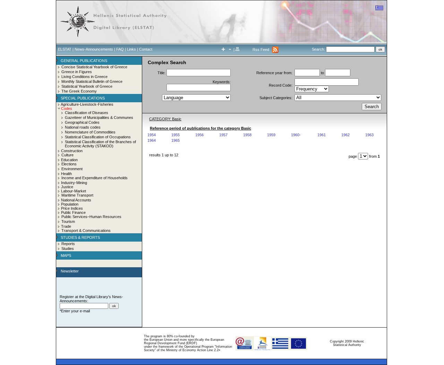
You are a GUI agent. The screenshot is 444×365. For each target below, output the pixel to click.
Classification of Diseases (86, 113)
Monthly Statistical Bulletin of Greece (91, 81)
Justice (67, 187)
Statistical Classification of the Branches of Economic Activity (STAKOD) (100, 144)
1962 (345, 135)
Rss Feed (261, 49)
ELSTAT (64, 49)
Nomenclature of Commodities (90, 132)
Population (69, 204)
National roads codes (83, 127)
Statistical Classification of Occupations (98, 137)
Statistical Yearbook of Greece (86, 86)
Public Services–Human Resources (91, 217)
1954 (151, 135)
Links (131, 49)
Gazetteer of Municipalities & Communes (99, 117)
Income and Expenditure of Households (94, 178)
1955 (175, 135)
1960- (296, 135)
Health (66, 174)
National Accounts (76, 200)
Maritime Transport (77, 195)
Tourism (68, 221)
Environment (72, 169)
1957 (223, 135)
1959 (271, 135)
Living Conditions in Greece (84, 77)
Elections (69, 164)
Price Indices (72, 208)
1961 (321, 135)
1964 (151, 140)
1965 (175, 140)
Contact (145, 49)
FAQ (120, 49)
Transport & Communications (86, 230)
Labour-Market (73, 191)
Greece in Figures (76, 72)
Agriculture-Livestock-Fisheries (87, 104)
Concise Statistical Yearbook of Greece (94, 67)
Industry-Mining (74, 183)
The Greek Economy (79, 91)
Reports (68, 244)
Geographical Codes (82, 122)
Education (69, 160)
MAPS (66, 255)
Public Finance (73, 212)
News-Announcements (94, 49)
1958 (247, 135)
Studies (67, 248)
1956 (199, 135)
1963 (369, 135)
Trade (66, 226)
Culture (67, 155)
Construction (72, 151)
